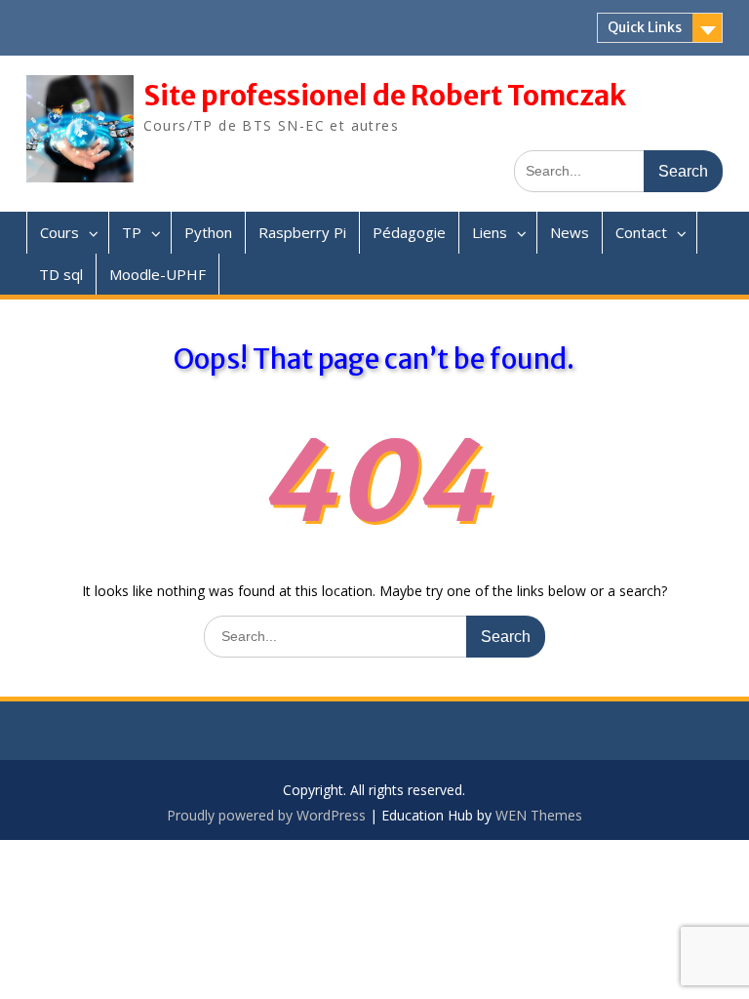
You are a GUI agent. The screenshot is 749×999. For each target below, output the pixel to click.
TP (131, 232)
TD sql (61, 274)
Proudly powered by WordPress (266, 815)
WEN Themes (538, 815)
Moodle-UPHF (157, 274)
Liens (489, 232)
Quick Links (645, 27)
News (569, 232)
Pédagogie (409, 232)
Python (208, 232)
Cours (59, 232)
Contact (641, 232)
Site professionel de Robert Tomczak (384, 95)
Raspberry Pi (302, 232)
